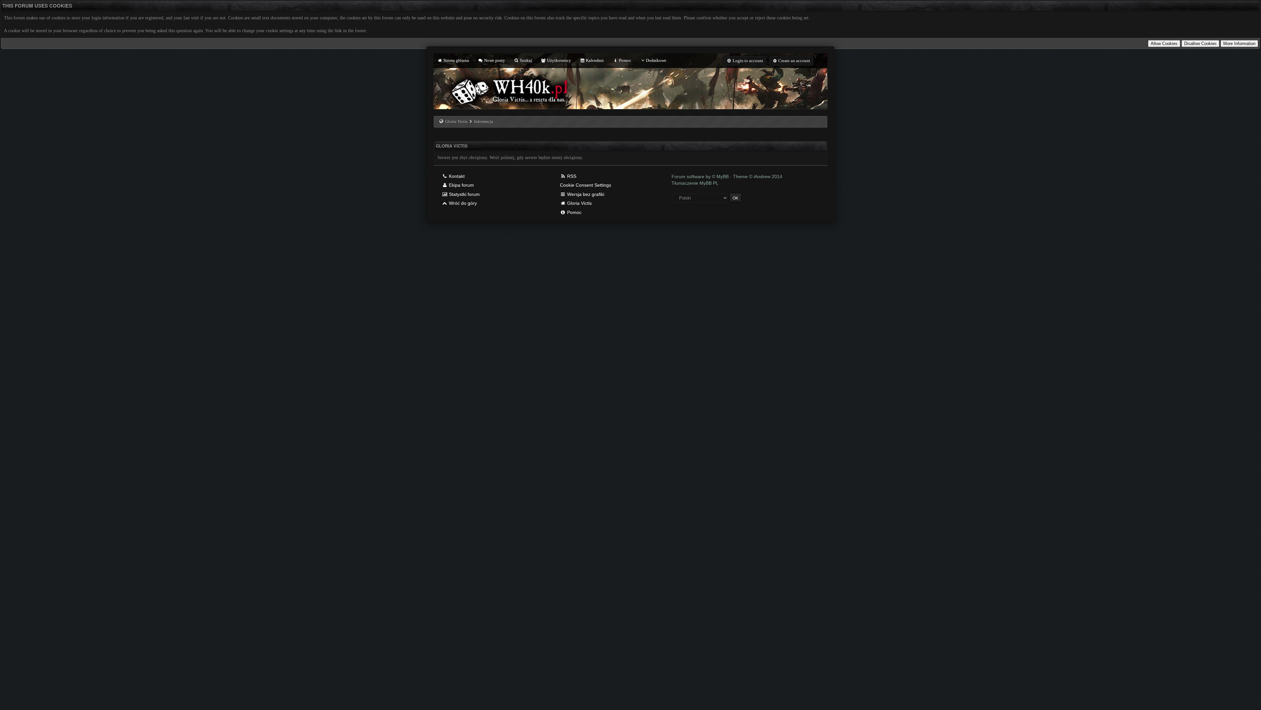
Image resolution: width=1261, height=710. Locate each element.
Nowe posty (494, 60)
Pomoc (624, 60)
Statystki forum (464, 194)
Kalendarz (594, 60)
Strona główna (455, 60)
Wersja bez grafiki (585, 194)
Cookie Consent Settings (585, 185)
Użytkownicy (558, 60)
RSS (571, 176)
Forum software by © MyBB (701, 176)
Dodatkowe (656, 60)
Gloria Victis (456, 121)
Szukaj (525, 60)
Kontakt (456, 176)
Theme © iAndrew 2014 (757, 176)
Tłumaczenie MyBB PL (695, 183)
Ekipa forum (461, 185)
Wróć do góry (462, 203)
